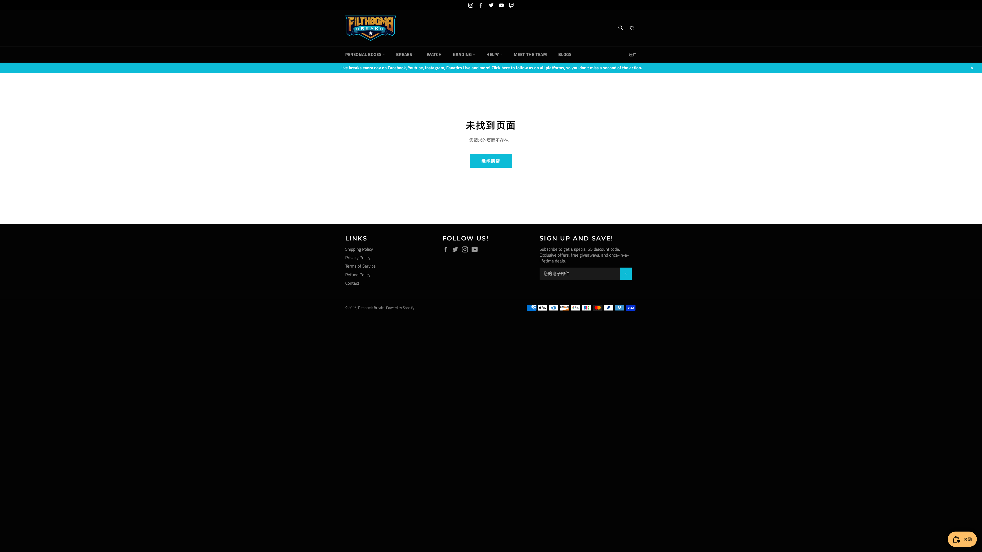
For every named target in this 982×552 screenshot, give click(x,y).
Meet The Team (530, 54)
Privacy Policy (357, 257)
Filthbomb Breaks (371, 307)
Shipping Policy (359, 249)
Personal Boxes (364, 54)
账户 (633, 55)
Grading (463, 54)
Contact (352, 283)
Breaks (404, 54)
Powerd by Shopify (400, 307)
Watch (434, 54)
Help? (493, 54)
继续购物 (491, 161)
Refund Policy (357, 274)
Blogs (564, 54)
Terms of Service (360, 266)
